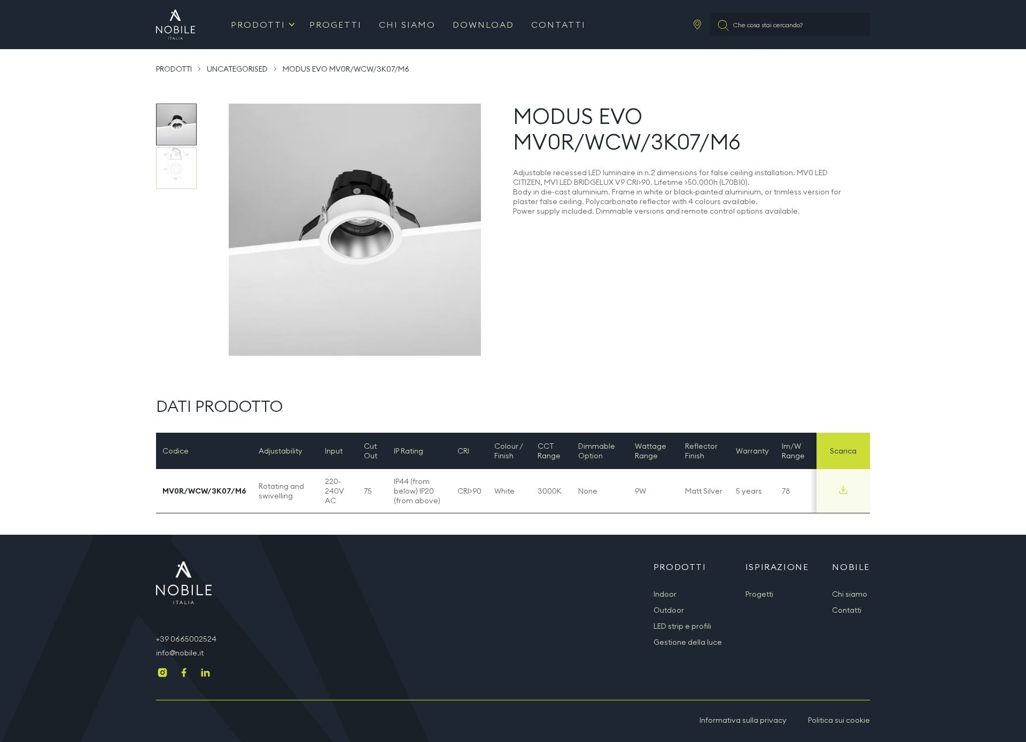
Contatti (558, 24)
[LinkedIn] (205, 673)
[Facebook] (183, 673)
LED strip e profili (682, 626)
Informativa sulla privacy (743, 720)
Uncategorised (237, 69)
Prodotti (258, 24)
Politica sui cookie (839, 720)
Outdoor (669, 610)
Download (483, 24)
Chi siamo (407, 24)
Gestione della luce (688, 642)
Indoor (665, 594)
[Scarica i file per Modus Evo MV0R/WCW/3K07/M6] (843, 490)
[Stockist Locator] (697, 24)
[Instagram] (162, 673)
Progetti (335, 24)
